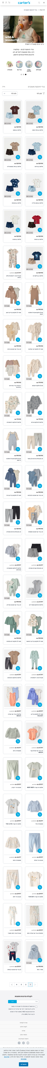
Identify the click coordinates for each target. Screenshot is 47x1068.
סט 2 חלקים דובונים (37, 385)
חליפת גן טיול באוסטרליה (14, 166)
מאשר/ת (23, 1064)
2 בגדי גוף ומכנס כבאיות (14, 969)
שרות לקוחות (23, 1023)
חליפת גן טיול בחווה (37, 130)
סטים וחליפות (29, 70)
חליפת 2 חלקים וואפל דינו (36, 605)
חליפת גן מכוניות (16, 203)
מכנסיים (10, 70)
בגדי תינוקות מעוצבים (30, 10)
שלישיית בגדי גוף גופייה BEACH (14, 715)
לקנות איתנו (23, 1026)
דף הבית (42, 10)
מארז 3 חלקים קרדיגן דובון (13, 312)
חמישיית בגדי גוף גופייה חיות (35, 933)
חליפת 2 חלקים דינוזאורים (14, 422)
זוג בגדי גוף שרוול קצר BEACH (36, 751)
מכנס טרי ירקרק (16, 787)
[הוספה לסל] (40, 120)
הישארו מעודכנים (23, 1039)
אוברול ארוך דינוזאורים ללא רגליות (13, 276)
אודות (23, 1031)
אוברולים (38, 70)
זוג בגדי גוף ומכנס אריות (14, 349)
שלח (12, 1001)
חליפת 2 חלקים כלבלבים (14, 677)
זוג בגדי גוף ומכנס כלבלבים (35, 495)
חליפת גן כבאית (38, 239)
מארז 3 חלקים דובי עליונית (35, 349)
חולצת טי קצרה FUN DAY (36, 897)
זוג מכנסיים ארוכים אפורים (14, 532)
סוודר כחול (40, 969)
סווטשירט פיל (39, 824)
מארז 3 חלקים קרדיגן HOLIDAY (37, 715)
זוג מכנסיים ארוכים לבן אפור (35, 458)
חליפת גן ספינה (16, 239)
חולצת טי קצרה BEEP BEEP (35, 787)
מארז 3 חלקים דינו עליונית (14, 641)
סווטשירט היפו (17, 751)
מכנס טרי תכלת (38, 860)
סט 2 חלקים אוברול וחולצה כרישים (13, 459)
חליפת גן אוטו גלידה (37, 203)
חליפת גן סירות (39, 166)
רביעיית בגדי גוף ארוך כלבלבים (15, 386)
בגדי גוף (19, 70)
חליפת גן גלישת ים (38, 276)
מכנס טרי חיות (17, 897)
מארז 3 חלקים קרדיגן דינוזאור (34, 641)
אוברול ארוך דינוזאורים (37, 677)
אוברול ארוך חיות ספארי (14, 933)
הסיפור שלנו (23, 1034)
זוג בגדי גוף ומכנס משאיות (35, 532)
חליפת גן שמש (17, 130)
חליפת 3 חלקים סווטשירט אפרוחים (14, 569)
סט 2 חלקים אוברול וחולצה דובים (35, 313)
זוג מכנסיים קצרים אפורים (36, 568)
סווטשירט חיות (17, 860)
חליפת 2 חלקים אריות (37, 422)
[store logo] (24, 3)
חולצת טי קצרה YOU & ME (13, 824)
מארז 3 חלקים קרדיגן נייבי (13, 495)
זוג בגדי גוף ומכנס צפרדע (14, 605)
